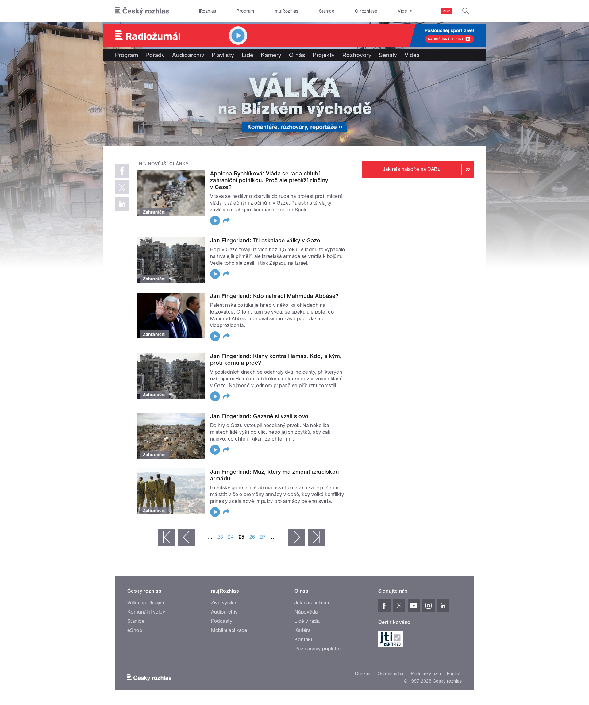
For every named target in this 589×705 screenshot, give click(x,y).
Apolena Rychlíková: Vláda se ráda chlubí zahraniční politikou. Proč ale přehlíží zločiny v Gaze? (269, 180)
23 (220, 537)
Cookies (363, 673)
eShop (134, 630)
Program (245, 11)
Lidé (247, 55)
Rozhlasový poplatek (318, 649)
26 (252, 537)
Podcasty (222, 621)
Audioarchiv (188, 55)
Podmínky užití (426, 673)
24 (231, 537)
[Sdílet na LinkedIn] (122, 204)
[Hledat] (465, 11)
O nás (297, 55)
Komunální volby (146, 612)
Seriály (388, 55)
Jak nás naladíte (312, 603)
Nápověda (306, 612)
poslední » (316, 537)
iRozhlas (207, 11)
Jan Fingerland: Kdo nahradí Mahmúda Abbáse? (274, 296)
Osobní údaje (391, 673)
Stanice (326, 11)
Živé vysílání (225, 603)
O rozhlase (366, 11)
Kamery (271, 55)
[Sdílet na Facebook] (122, 171)
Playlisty (223, 55)
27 (263, 537)
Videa (412, 55)
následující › (296, 537)
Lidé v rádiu (307, 621)
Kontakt (303, 639)
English (454, 673)
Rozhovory (356, 55)
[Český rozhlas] (142, 11)
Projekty (324, 55)
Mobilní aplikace (229, 630)
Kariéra (302, 630)
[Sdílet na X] (122, 187)
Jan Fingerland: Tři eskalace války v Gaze (265, 240)
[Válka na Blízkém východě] (294, 103)
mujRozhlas (286, 11)
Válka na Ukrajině (146, 603)
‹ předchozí (186, 537)
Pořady (155, 55)
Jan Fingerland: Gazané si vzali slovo (259, 416)
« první (166, 537)
